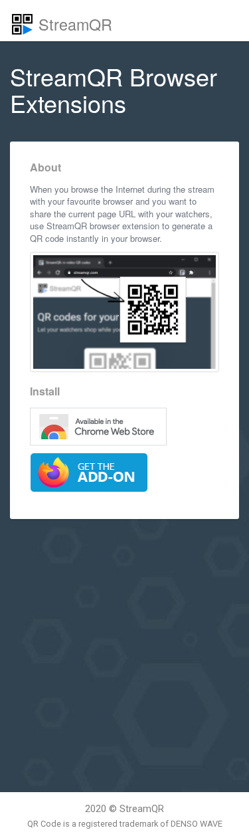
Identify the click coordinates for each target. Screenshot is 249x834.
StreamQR (73, 24)
